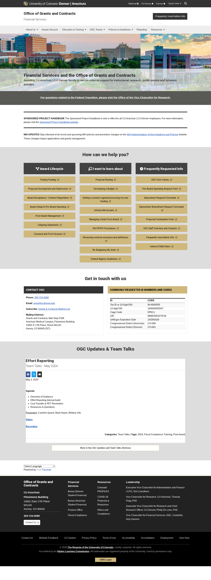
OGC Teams (96, 29)
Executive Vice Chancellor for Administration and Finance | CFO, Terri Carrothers (155, 489)
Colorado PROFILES (103, 489)
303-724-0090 (41, 297)
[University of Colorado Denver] (47, 4)
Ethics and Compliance (103, 512)
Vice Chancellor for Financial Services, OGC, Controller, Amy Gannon (154, 517)
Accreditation (147, 538)
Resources (157, 29)
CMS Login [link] (106, 559)
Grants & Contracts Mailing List (54, 309)
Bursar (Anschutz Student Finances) (77, 503)
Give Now (184, 538)
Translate (46, 470)
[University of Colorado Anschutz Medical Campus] (79, 4)
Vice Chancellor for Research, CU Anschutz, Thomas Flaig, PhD (153, 499)
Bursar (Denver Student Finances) (77, 493)
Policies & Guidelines (120, 29)
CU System (70, 538)
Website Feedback (48, 538)
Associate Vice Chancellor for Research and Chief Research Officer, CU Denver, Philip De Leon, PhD (152, 508)
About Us (31, 29)
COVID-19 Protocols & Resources (103, 501)
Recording (31, 426)
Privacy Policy (89, 538)
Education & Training (73, 29)
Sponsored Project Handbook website (58, 122)
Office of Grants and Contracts (50, 13)
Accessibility (128, 538)
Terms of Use (109, 538)
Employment (166, 538)
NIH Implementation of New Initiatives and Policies (152, 134)
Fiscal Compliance (77, 515)
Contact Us (27, 538)
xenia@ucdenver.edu (44, 303)
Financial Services (35, 19)
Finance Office (75, 510)
